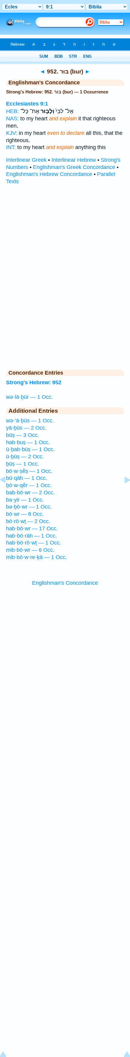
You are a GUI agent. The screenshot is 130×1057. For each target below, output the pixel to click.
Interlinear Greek (26, 160)
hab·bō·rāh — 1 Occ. (31, 536)
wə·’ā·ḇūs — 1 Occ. (30, 421)
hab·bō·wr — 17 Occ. (32, 528)
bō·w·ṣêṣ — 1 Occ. (29, 471)
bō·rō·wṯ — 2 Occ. (28, 521)
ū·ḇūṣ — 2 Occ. (25, 457)
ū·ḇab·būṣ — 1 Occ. (30, 449)
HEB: (12, 111)
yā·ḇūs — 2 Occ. (26, 428)
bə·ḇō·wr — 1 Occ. (29, 507)
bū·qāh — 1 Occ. (26, 478)
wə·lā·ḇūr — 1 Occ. (29, 397)
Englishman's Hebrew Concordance (49, 174)
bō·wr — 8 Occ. (25, 514)
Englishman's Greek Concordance (74, 167)
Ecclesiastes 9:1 (27, 104)
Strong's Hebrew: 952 (33, 382)
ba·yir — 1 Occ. (25, 500)
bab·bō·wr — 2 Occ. (30, 492)
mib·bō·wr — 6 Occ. (30, 550)
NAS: (12, 118)
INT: (11, 147)
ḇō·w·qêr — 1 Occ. (29, 485)
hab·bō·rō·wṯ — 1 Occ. (33, 543)
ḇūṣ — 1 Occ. (22, 464)
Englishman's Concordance (65, 583)
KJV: (11, 133)
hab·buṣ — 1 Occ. (28, 442)
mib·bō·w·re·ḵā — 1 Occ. (36, 557)
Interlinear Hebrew (73, 160)
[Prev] (7, 493)
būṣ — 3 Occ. (22, 435)
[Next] (122, 493)
